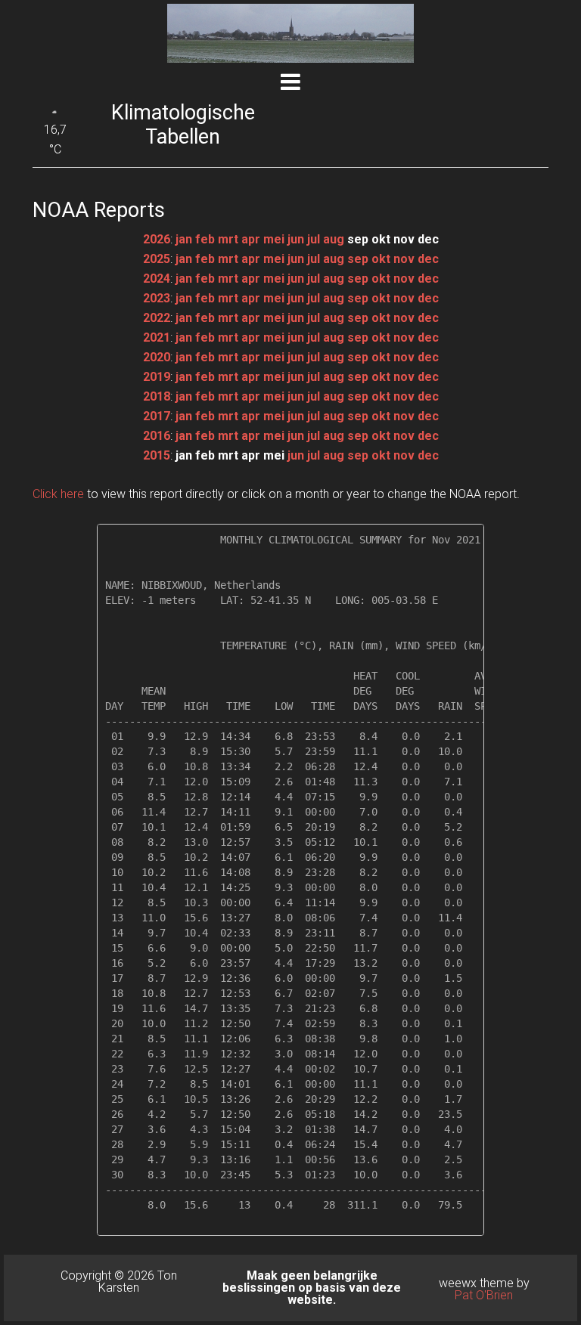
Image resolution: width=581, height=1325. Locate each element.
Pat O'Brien (484, 1295)
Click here (58, 494)
